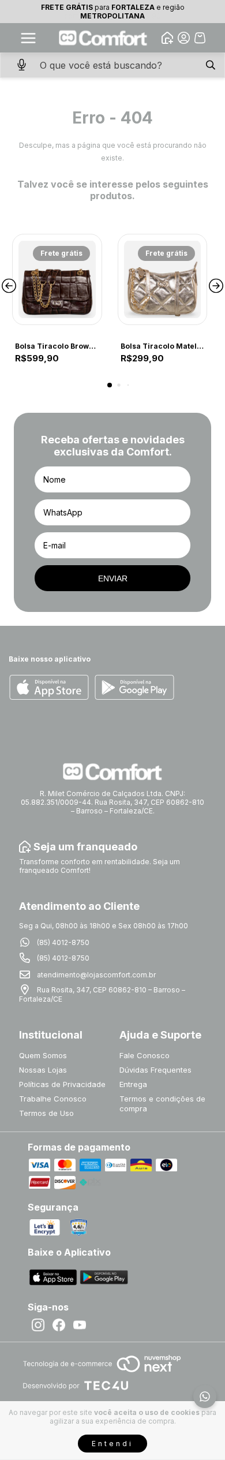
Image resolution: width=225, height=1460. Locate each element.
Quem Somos (43, 1055)
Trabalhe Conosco (53, 1098)
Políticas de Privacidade (62, 1084)
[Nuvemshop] (102, 1373)
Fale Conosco (144, 1055)
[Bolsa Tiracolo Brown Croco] (57, 279)
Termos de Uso (46, 1113)
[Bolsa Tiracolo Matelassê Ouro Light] (162, 279)
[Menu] (28, 38)
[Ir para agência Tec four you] (75, 1386)
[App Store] (49, 688)
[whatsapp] (204, 1396)
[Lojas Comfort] (103, 37)
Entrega (133, 1084)
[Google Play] (134, 688)
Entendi (112, 1443)
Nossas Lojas (43, 1069)
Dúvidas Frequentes (155, 1069)
